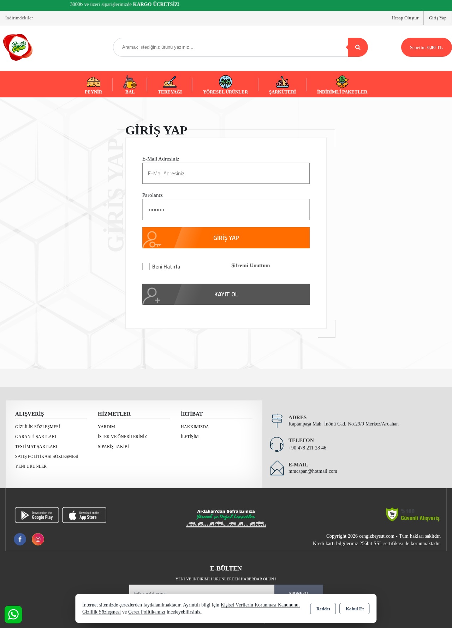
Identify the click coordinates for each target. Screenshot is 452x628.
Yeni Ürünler (31, 466)
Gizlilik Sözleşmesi (37, 426)
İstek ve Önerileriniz (122, 436)
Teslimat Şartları (36, 446)
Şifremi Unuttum (250, 265)
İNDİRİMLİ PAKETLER (342, 92)
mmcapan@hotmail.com (313, 471)
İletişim (190, 436)
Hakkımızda (195, 426)
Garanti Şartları (35, 436)
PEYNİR (93, 92)
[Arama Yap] (358, 47)
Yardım (106, 426)
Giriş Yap (438, 17)
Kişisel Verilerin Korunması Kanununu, (260, 605)
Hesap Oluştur (405, 17)
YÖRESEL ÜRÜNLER (225, 92)
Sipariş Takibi (113, 446)
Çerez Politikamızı (146, 612)
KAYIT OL (226, 294)
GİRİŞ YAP (226, 237)
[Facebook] (20, 539)
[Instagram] (38, 539)
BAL (130, 92)
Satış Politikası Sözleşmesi (46, 456)
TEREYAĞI (170, 92)
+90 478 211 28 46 (307, 448)
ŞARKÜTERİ (282, 92)
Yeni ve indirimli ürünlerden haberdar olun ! (226, 579)
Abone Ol (299, 593)
